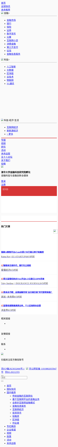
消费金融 (11, 44)
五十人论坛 (6, 157)
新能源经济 (12, 130)
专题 (3, 140)
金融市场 (11, 20)
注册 (3, 184)
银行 (9, 23)
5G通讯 (10, 83)
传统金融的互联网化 (22, 396)
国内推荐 (11, 392)
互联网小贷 (12, 40)
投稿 (3, 164)
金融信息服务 (13, 54)
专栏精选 (11, 426)
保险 (9, 27)
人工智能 (11, 67)
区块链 (10, 73)
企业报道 (11, 430)
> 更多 (10, 134)
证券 (9, 30)
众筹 (9, 37)
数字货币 (11, 34)
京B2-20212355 (12, 372)
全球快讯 (5, 6)
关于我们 (5, 160)
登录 (3, 181)
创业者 (15, 423)
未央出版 (5, 153)
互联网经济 (12, 127)
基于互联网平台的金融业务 (25, 399)
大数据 (10, 70)
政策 (9, 436)
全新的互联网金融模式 (23, 402)
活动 (3, 150)
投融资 (15, 416)
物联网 (10, 80)
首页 (3, 3)
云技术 (10, 77)
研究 (3, 147)
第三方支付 (12, 47)
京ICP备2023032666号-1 (12, 369)
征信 (9, 50)
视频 (3, 143)
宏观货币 (16, 413)
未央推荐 (5, 10)
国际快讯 (11, 389)
